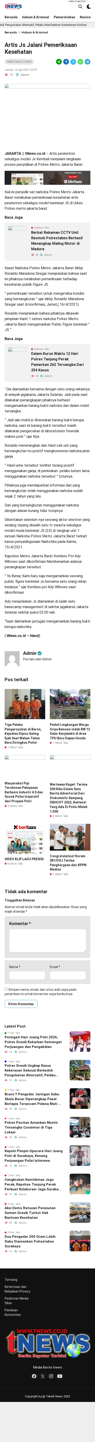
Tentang (11, 1279)
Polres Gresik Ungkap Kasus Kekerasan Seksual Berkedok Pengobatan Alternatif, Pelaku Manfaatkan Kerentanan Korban (31, 1071)
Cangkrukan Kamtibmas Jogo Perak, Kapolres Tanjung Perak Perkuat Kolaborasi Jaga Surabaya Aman (33, 1185)
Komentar (20, 923)
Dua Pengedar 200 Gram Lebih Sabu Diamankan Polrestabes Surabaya (30, 1241)
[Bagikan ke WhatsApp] (80, 61)
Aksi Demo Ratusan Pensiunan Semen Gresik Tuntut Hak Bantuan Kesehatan (30, 1213)
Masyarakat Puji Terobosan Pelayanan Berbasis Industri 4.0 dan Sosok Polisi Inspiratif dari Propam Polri (24, 792)
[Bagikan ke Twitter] (73, 61)
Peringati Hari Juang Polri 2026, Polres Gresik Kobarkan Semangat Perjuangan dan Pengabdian (33, 1042)
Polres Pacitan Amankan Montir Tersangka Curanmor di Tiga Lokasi (31, 1127)
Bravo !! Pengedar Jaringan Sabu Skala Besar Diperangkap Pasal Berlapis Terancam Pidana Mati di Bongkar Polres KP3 (33, 1099)
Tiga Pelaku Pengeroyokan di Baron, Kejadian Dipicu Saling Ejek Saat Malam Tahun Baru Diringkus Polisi (23, 733)
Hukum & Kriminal (35, 17)
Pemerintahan (64, 17)
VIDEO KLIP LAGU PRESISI (24, 859)
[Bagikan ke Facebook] (66, 61)
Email (55, 967)
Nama (14, 967)
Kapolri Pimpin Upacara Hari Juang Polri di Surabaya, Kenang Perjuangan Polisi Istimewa (34, 1156)
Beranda (11, 17)
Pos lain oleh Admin (37, 659)
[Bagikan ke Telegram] (87, 61)
